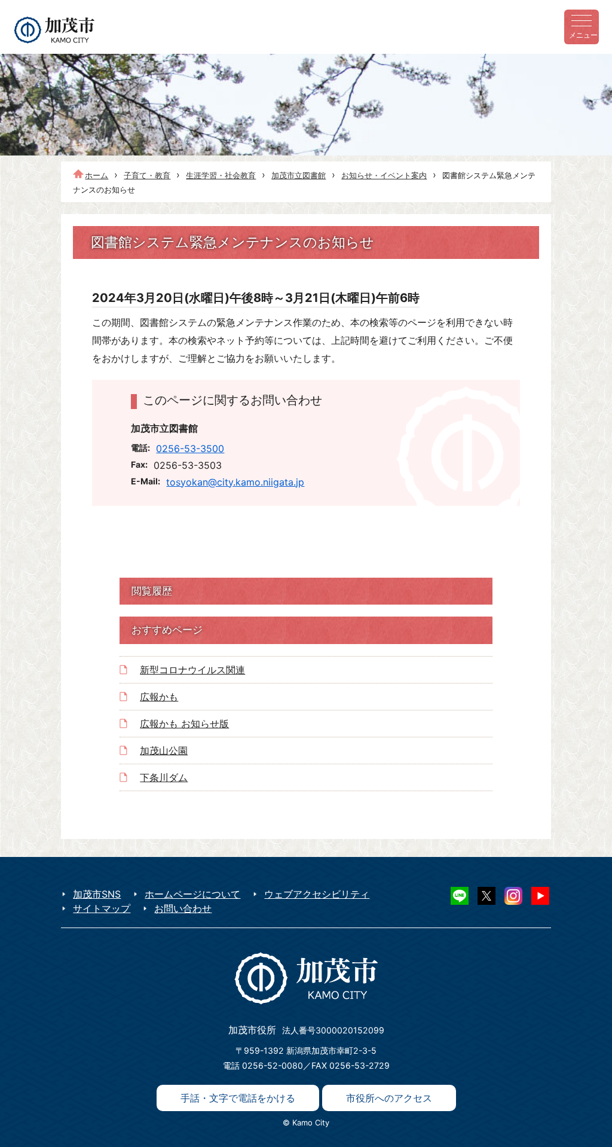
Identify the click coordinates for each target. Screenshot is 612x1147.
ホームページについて (192, 894)
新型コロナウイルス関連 (192, 670)
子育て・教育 (147, 175)
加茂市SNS (97, 894)
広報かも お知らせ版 (184, 724)
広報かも (159, 697)
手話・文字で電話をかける (237, 1098)
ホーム (96, 175)
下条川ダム (164, 777)
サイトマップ (101, 908)
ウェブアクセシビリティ (316, 894)
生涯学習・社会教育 (221, 175)
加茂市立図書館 (298, 175)
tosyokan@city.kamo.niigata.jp (235, 482)
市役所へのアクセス (389, 1098)
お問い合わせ (183, 908)
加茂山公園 (164, 750)
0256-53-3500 (190, 448)
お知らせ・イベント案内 (384, 175)
